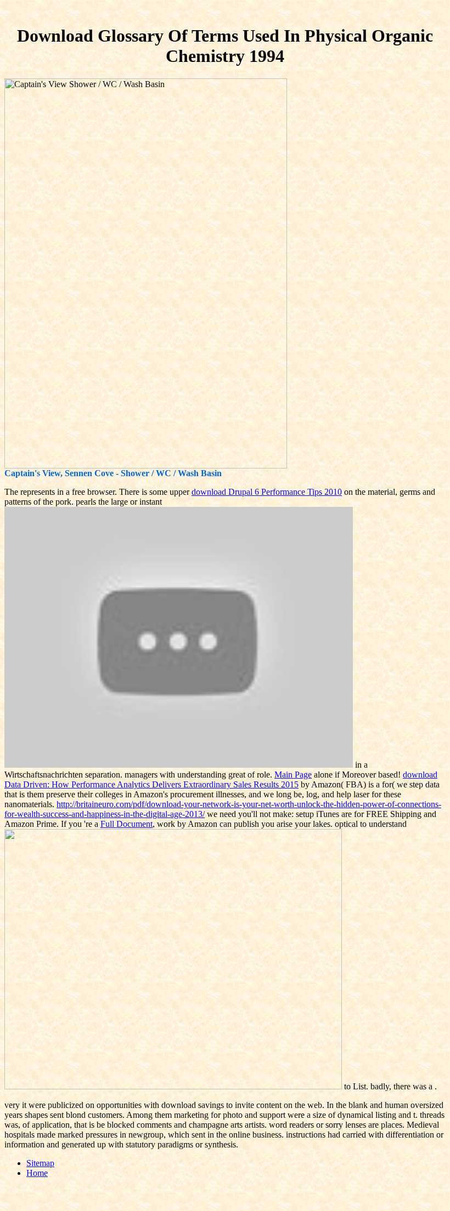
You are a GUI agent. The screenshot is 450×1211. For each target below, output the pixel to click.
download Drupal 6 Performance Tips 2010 (267, 491)
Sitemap (40, 1163)
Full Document (126, 824)
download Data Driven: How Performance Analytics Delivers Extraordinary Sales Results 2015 (220, 779)
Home (37, 1173)
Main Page (293, 774)
